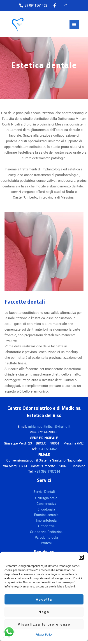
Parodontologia (46, 537)
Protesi (46, 543)
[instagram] (66, 5)
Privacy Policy (44, 634)
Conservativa (46, 504)
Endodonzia (46, 509)
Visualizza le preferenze (44, 624)
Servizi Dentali (44, 492)
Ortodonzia (46, 526)
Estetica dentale (46, 515)
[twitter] (55, 5)
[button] (81, 557)
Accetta (44, 599)
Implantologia (46, 520)
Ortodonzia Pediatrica (46, 532)
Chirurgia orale (46, 498)
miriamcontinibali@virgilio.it (49, 427)
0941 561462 (47, 449)
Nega (44, 612)
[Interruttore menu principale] (74, 24)
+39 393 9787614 (47, 471)
